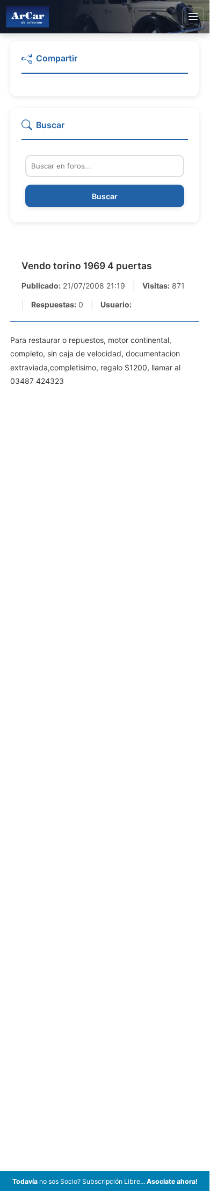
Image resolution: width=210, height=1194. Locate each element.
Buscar (105, 196)
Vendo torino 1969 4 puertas (86, 265)
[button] (104, 63)
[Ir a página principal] (27, 16)
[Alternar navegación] (193, 17)
